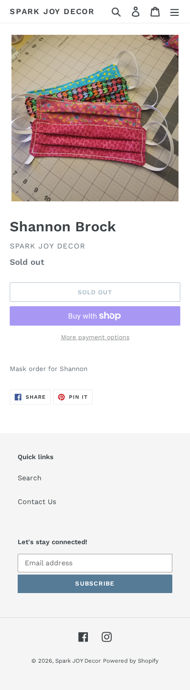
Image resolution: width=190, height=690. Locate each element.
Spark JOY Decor (52, 11)
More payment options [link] (95, 337)
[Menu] (174, 12)
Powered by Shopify (131, 660)
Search (30, 478)
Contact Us (37, 501)
